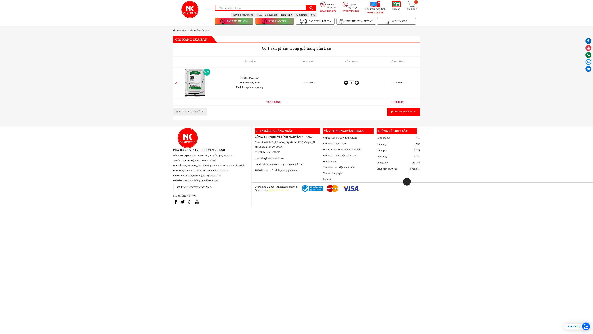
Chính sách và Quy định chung (340, 137)
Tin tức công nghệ (333, 173)
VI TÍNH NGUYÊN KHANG (194, 187)
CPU (313, 14)
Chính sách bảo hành (335, 143)
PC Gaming (302, 14)
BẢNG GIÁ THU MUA (237, 21)
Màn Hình (286, 14)
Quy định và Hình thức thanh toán (342, 149)
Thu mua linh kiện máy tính (338, 167)
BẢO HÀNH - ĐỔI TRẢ (319, 21)
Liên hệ (327, 179)
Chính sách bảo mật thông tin (339, 155)
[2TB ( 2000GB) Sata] (195, 82)
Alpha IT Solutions (279, 190)
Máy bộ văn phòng (243, 14)
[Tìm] (311, 8)
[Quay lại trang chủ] (174, 30)
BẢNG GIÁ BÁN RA (277, 21)
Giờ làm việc (330, 161)
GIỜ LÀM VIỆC (399, 21)
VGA (259, 14)
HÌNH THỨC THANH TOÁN (359, 21)
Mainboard (271, 14)
